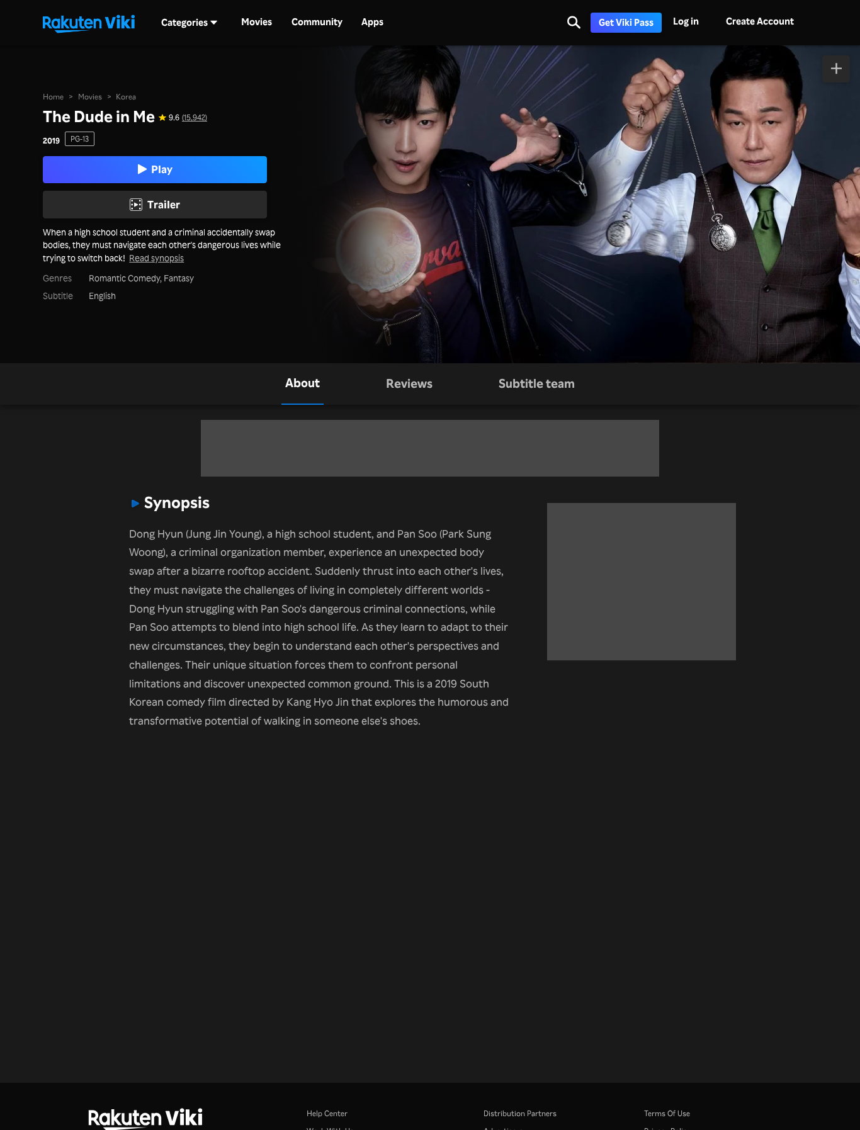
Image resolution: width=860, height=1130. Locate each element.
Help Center (327, 1113)
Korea (126, 96)
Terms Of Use (667, 1113)
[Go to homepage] (89, 22)
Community (316, 22)
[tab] (302, 383)
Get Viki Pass (626, 22)
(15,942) (194, 117)
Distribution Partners (520, 1113)
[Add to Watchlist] (836, 68)
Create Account (760, 21)
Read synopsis (156, 258)
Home (53, 96)
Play (162, 169)
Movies (256, 22)
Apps (372, 22)
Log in (686, 21)
